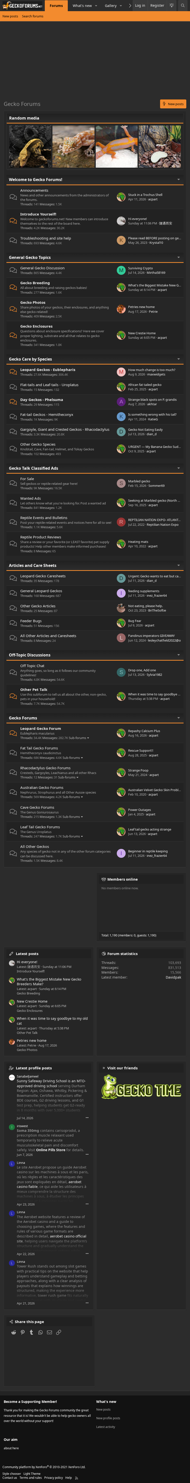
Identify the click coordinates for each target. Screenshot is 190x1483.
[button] (96, 5)
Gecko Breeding (35, 282)
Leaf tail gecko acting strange (149, 829)
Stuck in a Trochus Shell (145, 194)
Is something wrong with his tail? (152, 414)
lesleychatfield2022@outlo (167, 640)
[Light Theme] (171, 5)
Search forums (32, 16)
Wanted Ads (30, 498)
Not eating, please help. (145, 606)
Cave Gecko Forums (37, 807)
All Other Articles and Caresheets (48, 635)
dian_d (152, 434)
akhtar (152, 404)
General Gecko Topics (30, 257)
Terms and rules (31, 1478)
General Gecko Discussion (42, 267)
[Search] (183, 5)
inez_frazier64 (157, 595)
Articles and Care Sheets (32, 565)
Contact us (9, 1478)
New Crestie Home (142, 333)
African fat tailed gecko (145, 384)
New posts (10, 16)
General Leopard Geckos (41, 590)
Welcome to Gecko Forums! (35, 179)
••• (87, 1117)
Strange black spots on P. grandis (152, 399)
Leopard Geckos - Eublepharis (47, 369)
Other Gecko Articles (37, 605)
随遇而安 (165, 223)
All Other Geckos (34, 846)
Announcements (34, 190)
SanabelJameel (27, 1076)
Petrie (153, 311)
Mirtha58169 (156, 272)
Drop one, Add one (142, 670)
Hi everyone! (137, 218)
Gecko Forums (23, 718)
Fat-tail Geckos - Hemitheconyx (46, 414)
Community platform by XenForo (43, 1467)
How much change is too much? (151, 370)
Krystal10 (156, 242)
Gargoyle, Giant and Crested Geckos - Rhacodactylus (64, 429)
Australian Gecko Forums (41, 787)
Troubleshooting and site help (45, 238)
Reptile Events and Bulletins (43, 517)
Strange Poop (138, 770)
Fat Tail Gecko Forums (39, 747)
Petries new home (141, 307)
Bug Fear (134, 620)
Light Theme (32, 1474)
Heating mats (138, 541)
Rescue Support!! (140, 750)
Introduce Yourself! (38, 214)
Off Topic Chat (32, 665)
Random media (24, 118)
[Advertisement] (95, 62)
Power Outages (139, 809)
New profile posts (108, 1418)
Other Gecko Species (37, 444)
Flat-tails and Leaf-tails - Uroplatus (49, 384)
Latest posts (27, 953)
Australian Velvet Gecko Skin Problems (156, 790)
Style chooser (11, 1474)
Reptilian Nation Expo (163, 524)
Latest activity (105, 1427)
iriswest (22, 1126)
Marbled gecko (139, 481)
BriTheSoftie (157, 610)
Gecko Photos (32, 302)
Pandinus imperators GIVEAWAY (151, 635)
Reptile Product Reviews (40, 536)
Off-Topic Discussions (29, 655)
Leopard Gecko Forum (40, 728)
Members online (122, 879)
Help (68, 1478)
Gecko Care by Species (30, 359)
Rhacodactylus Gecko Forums (45, 767)
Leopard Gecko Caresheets (43, 575)
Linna (21, 1162)
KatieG (153, 419)
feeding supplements (143, 591)
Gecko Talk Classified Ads (33, 468)
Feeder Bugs (31, 620)
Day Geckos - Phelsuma (41, 399)
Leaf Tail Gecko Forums (40, 826)
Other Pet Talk (33, 689)
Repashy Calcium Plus (144, 731)
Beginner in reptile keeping (148, 851)
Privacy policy (53, 1478)
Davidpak (173, 977)
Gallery (111, 5)
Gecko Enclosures (36, 326)
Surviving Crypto (140, 268)
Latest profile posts (34, 1067)
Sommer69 (156, 485)
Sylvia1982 (154, 674)
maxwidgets (156, 374)
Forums (56, 5)
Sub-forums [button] (77, 738)
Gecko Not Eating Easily (145, 429)
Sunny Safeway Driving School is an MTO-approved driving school (51, 1083)
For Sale (27, 478)
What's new (82, 5)
